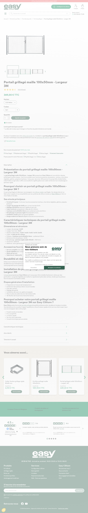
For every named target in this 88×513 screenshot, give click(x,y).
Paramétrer (34, 267)
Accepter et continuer (54, 267)
